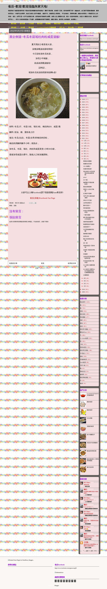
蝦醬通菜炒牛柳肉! (88, 224)
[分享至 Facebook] (35, 203)
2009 (83, 292)
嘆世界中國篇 (84, 329)
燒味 (81, 356)
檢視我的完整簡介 (91, 66)
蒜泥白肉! (86, 236)
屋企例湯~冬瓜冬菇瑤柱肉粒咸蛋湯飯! (89, 173)
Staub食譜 (83, 362)
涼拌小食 (83, 365)
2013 (83, 133)
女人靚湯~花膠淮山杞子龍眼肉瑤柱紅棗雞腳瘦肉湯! (89, 270)
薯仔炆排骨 (90, 467)
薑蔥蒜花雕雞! (87, 161)
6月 (85, 156)
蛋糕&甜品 (83, 347)
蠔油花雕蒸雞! (87, 186)
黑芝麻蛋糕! (86, 208)
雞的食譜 (89, 410)
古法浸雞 (89, 418)
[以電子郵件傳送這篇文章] (30, 203)
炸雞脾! (85, 254)
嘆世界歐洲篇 (84, 377)
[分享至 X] (34, 203)
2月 (85, 283)
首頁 (42, 263)
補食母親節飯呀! (88, 221)
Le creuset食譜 (84, 338)
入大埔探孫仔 (88, 495)
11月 (85, 143)
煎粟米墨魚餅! (87, 169)
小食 (81, 344)
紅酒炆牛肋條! (87, 193)
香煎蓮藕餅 (88, 523)
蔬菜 (81, 326)
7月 (85, 153)
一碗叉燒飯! (86, 215)
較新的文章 (13, 263)
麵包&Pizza (83, 332)
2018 (83, 120)
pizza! (85, 177)
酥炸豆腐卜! (86, 205)
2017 (83, 123)
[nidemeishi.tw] (59, 572)
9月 (85, 148)
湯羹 (15, 205)
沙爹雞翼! (86, 275)
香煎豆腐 (87, 486)
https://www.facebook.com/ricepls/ (89, 39)
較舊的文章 (72, 263)
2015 (83, 128)
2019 (83, 117)
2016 (83, 125)
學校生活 (83, 371)
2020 (83, 115)
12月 (85, 140)
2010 (83, 289)
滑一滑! (85, 243)
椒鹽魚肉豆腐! (87, 163)
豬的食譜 (89, 401)
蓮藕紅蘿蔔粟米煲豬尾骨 (91, 508)
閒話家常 (83, 302)
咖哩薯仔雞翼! (87, 233)
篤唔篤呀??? (86, 227)
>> (98, 551)
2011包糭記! (86, 166)
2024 (83, 104)
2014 (83, 130)
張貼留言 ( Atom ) (45, 268)
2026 (83, 99)
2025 (83, 102)
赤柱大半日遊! (87, 200)
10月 (85, 146)
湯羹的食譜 (90, 426)
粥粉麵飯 (83, 317)
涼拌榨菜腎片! (87, 203)
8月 (85, 151)
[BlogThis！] (32, 203)
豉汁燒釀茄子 (91, 434)
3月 (85, 281)
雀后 (89, 63)
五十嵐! (85, 180)
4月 (85, 278)
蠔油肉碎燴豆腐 (91, 451)
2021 (83, 112)
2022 (83, 109)
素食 (81, 323)
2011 (83, 138)
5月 (85, 159)
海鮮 (81, 320)
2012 (83, 135)
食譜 (81, 383)
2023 (83, 107)
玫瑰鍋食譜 (83, 359)
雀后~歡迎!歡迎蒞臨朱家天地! (28, 6)
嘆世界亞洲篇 (84, 350)
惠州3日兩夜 (88, 539)
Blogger (57, 585)
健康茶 (82, 374)
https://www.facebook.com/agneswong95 (66, 568)
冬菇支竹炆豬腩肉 (92, 442)
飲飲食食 (83, 314)
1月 (85, 286)
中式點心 (83, 353)
